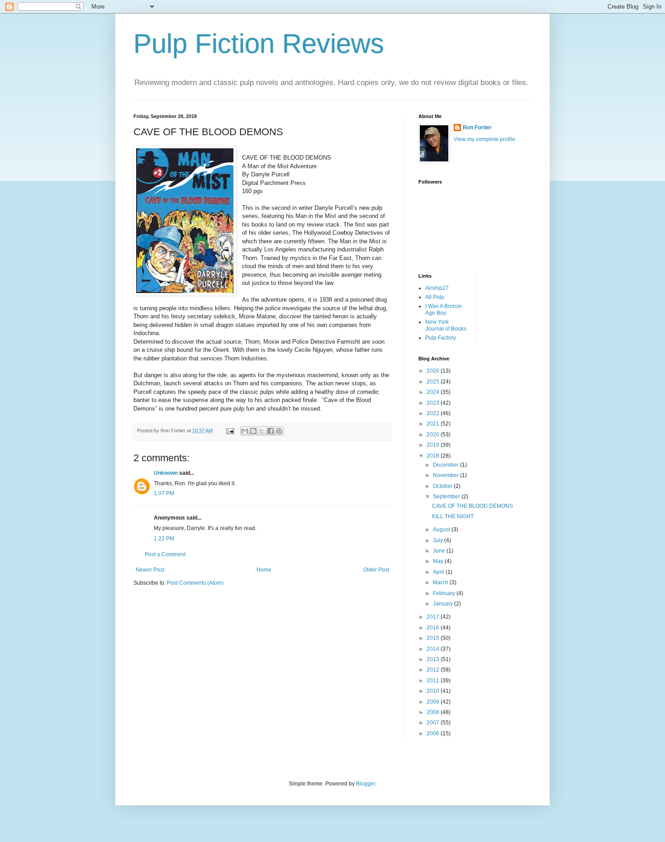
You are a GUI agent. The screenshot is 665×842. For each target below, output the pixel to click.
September (447, 496)
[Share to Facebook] (270, 430)
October (443, 486)
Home (263, 570)
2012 (434, 670)
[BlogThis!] (253, 430)
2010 (434, 691)
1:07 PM (164, 493)
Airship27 (437, 288)
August (442, 529)
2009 (434, 702)
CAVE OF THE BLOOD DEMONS (472, 506)
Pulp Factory (440, 338)
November (446, 475)
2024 (434, 392)
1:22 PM (164, 538)
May (439, 561)
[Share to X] (261, 430)
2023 (434, 403)
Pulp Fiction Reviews (258, 43)
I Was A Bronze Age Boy (443, 309)
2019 (434, 445)
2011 (434, 680)
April (439, 572)
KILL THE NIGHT (453, 516)
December (446, 465)
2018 (434, 456)
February (444, 593)
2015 (434, 638)
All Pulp (434, 297)
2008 (434, 712)
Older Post (376, 570)
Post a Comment (165, 554)
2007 (434, 722)
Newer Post (150, 570)
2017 (434, 617)
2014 (434, 649)
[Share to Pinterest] (279, 430)
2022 (434, 413)
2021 (434, 424)
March (441, 582)
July (438, 540)
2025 (434, 381)
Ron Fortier (477, 127)
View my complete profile (484, 139)
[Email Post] (230, 430)
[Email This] (244, 430)
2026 (434, 371)
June (439, 551)
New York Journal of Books (445, 325)
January (443, 604)
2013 (434, 659)
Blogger (365, 784)
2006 (434, 733)
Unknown (166, 473)
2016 (434, 627)
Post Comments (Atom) (195, 583)
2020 (434, 434)
